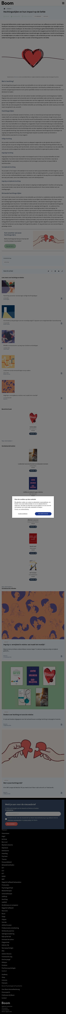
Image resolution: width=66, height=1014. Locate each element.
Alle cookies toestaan (43, 513)
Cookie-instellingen (22, 513)
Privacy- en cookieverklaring (22, 509)
